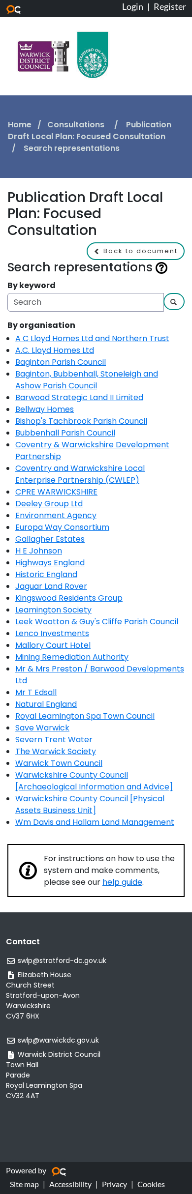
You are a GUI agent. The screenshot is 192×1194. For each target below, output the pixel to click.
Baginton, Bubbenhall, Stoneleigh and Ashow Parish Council (86, 379)
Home (20, 124)
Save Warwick (42, 727)
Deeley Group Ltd (49, 503)
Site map (24, 1184)
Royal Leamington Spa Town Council (85, 716)
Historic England (46, 574)
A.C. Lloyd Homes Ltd (54, 350)
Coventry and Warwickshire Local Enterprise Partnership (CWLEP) (80, 474)
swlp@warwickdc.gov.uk (58, 1040)
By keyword (31, 285)
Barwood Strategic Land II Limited (79, 397)
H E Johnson (38, 550)
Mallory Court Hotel (53, 645)
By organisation (41, 325)
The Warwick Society (55, 751)
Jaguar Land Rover (51, 586)
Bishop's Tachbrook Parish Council (81, 421)
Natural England (46, 704)
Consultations (76, 124)
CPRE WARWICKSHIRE (56, 491)
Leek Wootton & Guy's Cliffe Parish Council (96, 621)
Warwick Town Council (58, 763)
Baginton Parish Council (60, 362)
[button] (136, 251)
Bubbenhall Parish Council (65, 432)
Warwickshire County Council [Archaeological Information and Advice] (94, 780)
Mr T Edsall (36, 692)
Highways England (50, 562)
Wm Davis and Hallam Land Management (94, 822)
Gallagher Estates (50, 539)
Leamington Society (53, 609)
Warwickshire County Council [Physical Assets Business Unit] (89, 804)
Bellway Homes (44, 409)
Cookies (151, 1184)
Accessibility (70, 1184)
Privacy (114, 1184)
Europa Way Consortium (62, 527)
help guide (122, 882)
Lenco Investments (52, 633)
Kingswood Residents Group (69, 598)
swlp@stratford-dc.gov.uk (62, 960)
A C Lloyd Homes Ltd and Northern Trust (92, 338)
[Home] (63, 54)
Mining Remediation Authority (71, 657)
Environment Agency (55, 515)
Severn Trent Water (54, 739)
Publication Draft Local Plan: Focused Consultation (89, 130)
